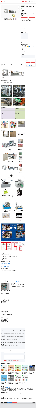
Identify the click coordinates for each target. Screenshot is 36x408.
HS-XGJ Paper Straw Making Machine (30, 388)
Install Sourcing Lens (14, 402)
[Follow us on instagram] (32, 402)
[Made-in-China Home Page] (4, 1)
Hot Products (7, 404)
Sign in (34, 1)
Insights (29, 404)
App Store (2, 402)
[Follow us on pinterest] (34, 402)
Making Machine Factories (3, 398)
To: (3, 354)
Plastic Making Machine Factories (16, 398)
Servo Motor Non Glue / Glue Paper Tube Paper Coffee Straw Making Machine (18, 382)
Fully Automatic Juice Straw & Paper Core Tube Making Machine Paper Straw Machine (11, 372)
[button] (29, 1)
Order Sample (30, 20)
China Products (9, 404)
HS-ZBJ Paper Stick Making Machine (21, 388)
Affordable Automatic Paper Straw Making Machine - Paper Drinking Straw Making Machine (32, 372)
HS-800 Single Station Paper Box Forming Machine (13, 388)
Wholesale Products (18, 404)
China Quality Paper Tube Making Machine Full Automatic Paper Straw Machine (25, 372)
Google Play (5, 402)
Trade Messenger (9, 402)
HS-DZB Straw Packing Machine (3, 390)
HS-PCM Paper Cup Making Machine (12, 389)
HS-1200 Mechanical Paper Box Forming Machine (22, 389)
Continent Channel (24, 404)
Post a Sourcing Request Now (16, 360)
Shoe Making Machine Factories (23, 398)
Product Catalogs (8, 387)
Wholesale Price (21, 404)
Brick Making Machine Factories (9, 398)
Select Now (34, 13)
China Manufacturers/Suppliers (13, 404)
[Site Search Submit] (23, 1)
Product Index (28, 404)
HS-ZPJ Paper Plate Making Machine (12, 390)
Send (4, 360)
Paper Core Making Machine (29, 398)
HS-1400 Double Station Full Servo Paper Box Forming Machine (5, 388)
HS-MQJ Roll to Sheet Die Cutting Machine (4, 389)
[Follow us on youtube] (33, 402)
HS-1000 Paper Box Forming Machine (30, 389)
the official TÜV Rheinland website (17, 281)
